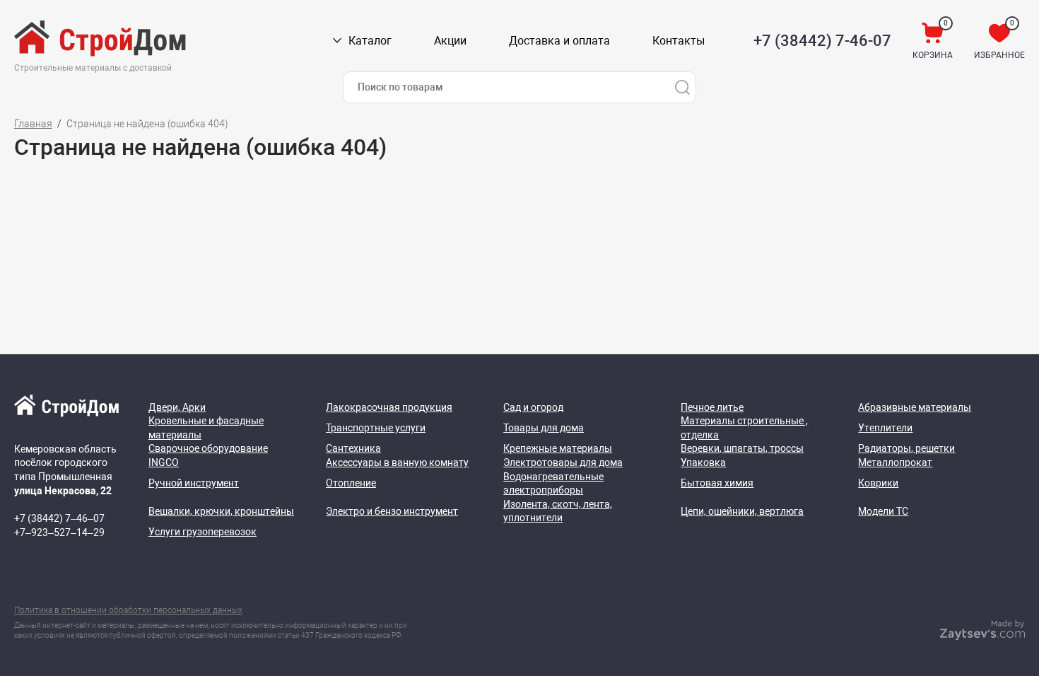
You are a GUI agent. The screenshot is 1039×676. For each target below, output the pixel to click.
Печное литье (712, 407)
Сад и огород (533, 407)
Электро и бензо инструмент (392, 511)
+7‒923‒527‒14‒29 (59, 532)
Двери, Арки (177, 407)
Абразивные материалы (914, 407)
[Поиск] (682, 87)
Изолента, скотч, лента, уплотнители (557, 511)
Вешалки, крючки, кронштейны (221, 511)
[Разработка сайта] (982, 636)
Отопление (351, 483)
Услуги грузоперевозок (202, 531)
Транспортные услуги (375, 427)
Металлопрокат (895, 462)
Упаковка (703, 462)
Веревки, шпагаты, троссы (742, 448)
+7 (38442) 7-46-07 (822, 40)
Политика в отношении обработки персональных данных (128, 610)
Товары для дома (543, 427)
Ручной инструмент (193, 483)
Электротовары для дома (563, 462)
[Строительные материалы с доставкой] (101, 41)
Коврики (878, 483)
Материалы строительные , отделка (744, 428)
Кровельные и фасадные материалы (206, 428)
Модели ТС (883, 511)
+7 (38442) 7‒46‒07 (59, 518)
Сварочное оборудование (208, 448)
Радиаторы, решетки (906, 448)
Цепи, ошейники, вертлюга (742, 511)
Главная (33, 123)
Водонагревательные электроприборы (553, 483)
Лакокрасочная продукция (389, 407)
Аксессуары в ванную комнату (397, 462)
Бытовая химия (717, 483)
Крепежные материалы (557, 448)
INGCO (163, 462)
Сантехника (353, 448)
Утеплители (885, 427)
